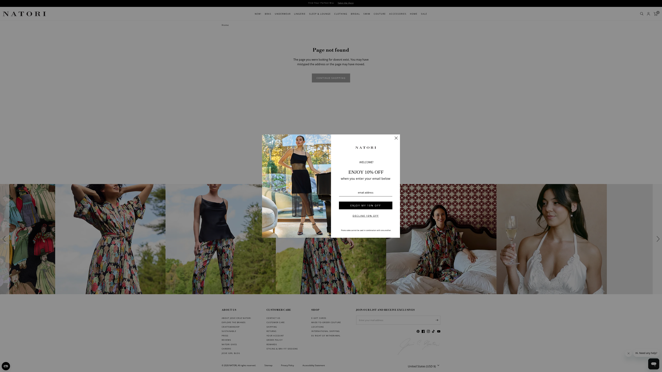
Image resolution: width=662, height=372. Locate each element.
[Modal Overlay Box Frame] (331, 186)
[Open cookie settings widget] (6, 366)
